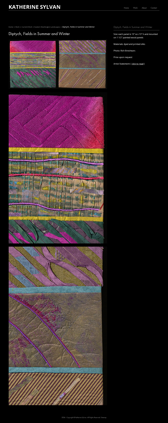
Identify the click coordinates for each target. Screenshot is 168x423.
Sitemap (103, 417)
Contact (154, 7)
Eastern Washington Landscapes (47, 27)
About (144, 7)
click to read (137, 63)
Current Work (27, 27)
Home (126, 7)
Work (135, 7)
